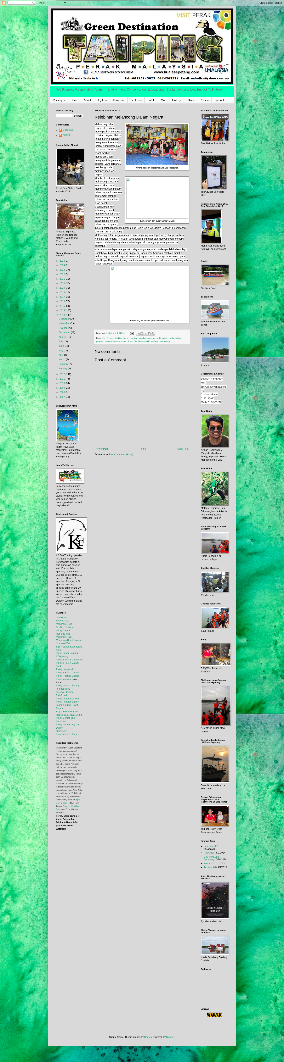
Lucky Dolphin (63, 630)
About (87, 100)
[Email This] (138, 334)
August (63, 337)
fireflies (118, 338)
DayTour (102, 100)
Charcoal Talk (63, 643)
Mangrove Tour (64, 624)
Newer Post (102, 449)
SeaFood (136, 100)
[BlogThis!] (142, 334)
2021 (62, 278)
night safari (161, 338)
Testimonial (210, 867)
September (65, 332)
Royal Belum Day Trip (67, 711)
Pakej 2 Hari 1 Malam (67, 672)
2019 (62, 287)
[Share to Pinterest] (153, 334)
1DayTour (119, 100)
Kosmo (207, 863)
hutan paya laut (130, 338)
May (61, 350)
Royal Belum (75, 715)
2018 (62, 292)
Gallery (176, 100)
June (62, 346)
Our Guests (62, 617)
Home (74, 100)
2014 (62, 310)
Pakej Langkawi (64, 669)
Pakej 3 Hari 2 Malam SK (69, 659)
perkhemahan (174, 338)
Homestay (61, 731)
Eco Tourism (108, 338)
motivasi (151, 338)
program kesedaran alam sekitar (111, 341)
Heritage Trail (63, 633)
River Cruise (62, 620)
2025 (62, 260)
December (64, 319)
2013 (62, 315)
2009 (62, 387)
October (63, 328)
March (62, 359)
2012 (62, 374)
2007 (62, 397)
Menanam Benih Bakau (68, 640)
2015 (62, 306)
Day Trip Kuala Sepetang (211, 858)
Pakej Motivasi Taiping (68, 685)
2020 (62, 283)
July (61, 341)
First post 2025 (211, 846)
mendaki (142, 338)
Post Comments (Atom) (121, 454)
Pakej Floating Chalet (67, 676)
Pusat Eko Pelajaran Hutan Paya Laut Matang (149, 341)
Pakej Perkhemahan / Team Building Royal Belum (67, 705)
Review (204, 100)
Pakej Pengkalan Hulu (68, 698)
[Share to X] (145, 334)
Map (163, 100)
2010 (62, 383)
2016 (62, 301)
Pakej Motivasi (63, 679)
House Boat (62, 715)
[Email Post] (131, 333)
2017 (62, 297)
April (61, 355)
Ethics (190, 100)
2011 (62, 378)
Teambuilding (63, 688)
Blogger (170, 1037)
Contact (219, 100)
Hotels (151, 100)
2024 (62, 265)
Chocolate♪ (69, 130)
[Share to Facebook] (149, 334)
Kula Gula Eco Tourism (68, 734)
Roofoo (148, 1037)
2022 (62, 274)
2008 (62, 392)
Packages (59, 100)
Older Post (182, 449)
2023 (62, 270)
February (64, 364)
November (64, 323)
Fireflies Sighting (65, 627)
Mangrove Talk (63, 637)
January (63, 368)
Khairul (66, 135)
